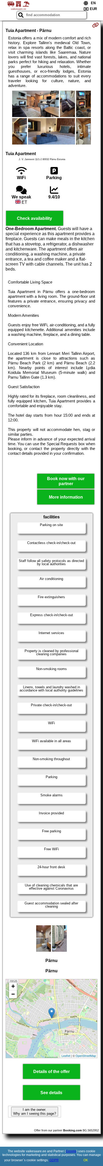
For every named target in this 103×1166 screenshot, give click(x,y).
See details (51, 1092)
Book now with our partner (66, 481)
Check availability (34, 218)
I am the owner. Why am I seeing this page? (34, 1112)
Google (71, 1151)
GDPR (54, 1160)
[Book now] (95, 25)
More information (66, 497)
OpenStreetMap (86, 1055)
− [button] (13, 994)
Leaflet (66, 1055)
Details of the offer (51, 1071)
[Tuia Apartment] (36, 104)
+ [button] (13, 986)
